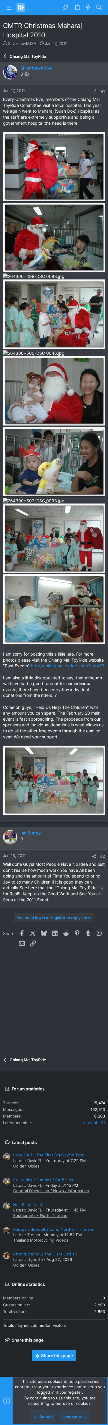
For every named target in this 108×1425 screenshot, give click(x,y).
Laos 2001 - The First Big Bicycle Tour (48, 1154)
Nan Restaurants (28, 1204)
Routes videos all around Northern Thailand (53, 1229)
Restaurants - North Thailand (40, 1215)
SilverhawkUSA (22, 43)
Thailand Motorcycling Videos (40, 1240)
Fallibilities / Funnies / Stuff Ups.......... (49, 1179)
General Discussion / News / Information (51, 1190)
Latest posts (24, 1142)
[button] (9, 7)
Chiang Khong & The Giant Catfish (45, 1254)
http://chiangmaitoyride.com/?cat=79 (67, 665)
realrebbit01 (94, 1122)
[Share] (95, 91)
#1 (103, 91)
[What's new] (88, 7)
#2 (102, 856)
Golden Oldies (26, 1166)
